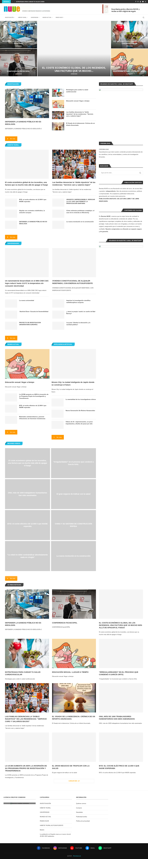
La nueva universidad (26, 300)
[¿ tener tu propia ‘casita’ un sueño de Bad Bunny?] (58, 315)
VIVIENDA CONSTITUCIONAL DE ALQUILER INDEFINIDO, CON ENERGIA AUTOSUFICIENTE (72, 282)
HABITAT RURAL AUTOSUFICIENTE (51, 825)
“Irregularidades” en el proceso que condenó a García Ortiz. (73, 463)
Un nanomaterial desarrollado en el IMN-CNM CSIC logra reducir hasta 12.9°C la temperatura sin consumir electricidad (27, 283)
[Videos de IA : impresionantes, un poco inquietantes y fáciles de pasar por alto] (58, 425)
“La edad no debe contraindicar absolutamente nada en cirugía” (27, 556)
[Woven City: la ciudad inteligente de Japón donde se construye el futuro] (74, 364)
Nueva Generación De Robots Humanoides (80, 410)
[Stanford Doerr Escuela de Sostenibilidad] (11, 315)
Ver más (12, 138)
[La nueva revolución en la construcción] (58, 225)
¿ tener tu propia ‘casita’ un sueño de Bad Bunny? (80, 312)
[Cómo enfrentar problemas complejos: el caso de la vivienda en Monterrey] (58, 214)
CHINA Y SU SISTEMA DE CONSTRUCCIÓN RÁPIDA (73, 525)
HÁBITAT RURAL (22, 17)
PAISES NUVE (59, 17)
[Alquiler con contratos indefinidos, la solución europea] (11, 214)
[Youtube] (140, 1)
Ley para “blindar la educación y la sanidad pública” (78, 323)
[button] (12, 1)
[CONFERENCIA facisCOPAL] (18, 62)
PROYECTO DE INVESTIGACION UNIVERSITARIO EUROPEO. (30, 323)
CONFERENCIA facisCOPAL (18, 71)
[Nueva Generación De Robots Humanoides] (58, 414)
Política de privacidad (83, 821)
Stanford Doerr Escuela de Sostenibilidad (33, 311)
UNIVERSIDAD (34, 17)
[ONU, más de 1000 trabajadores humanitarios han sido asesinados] (121, 697)
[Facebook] (135, 1)
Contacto (79, 808)
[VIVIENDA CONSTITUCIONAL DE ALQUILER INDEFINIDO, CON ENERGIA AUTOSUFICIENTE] (74, 262)
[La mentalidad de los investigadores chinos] (58, 402)
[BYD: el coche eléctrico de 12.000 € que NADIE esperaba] (11, 203)
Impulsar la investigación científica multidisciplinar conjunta (78, 301)
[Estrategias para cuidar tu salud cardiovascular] (58, 93)
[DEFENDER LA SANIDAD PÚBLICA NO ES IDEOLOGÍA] (18, 34)
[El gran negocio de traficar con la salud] (74, 747)
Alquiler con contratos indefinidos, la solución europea (32, 211)
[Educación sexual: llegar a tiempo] (58, 104)
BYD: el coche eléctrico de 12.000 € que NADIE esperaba (32, 200)
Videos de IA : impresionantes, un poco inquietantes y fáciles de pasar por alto (79, 423)
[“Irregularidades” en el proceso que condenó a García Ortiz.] (121, 653)
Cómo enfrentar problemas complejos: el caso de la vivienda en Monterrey (80, 211)
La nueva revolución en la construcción (80, 221)
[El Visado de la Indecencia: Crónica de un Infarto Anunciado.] (58, 126)
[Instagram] (138, 1)
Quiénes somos (81, 803)
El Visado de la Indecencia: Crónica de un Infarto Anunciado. (80, 124)
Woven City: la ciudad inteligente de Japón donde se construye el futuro (73, 383)
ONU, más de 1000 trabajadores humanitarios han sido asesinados (27, 494)
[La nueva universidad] (11, 304)
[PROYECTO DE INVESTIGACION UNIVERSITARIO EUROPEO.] (11, 326)
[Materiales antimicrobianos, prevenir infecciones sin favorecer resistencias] (11, 420)
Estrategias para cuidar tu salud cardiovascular (34, 1)
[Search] (143, 17)
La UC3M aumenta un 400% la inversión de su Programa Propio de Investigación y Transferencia (33, 396)
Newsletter (79, 812)
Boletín (42, 830)
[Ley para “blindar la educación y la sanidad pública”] (58, 326)
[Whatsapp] (145, 1)
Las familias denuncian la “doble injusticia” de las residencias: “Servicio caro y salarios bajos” (79, 114)
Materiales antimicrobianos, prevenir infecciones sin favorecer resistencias (32, 417)
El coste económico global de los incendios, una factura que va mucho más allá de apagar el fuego (26, 183)
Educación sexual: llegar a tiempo (129, 71)
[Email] (143, 1)
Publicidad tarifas (81, 816)
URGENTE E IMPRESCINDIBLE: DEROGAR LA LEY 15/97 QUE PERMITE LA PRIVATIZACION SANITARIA (80, 201)
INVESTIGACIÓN (9, 17)
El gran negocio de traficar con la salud (73, 494)
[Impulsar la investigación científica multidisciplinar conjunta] (58, 304)
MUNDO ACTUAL (47, 17)
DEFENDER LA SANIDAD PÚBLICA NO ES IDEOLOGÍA (23, 123)
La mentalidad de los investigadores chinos (81, 399)
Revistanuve (77, 856)
